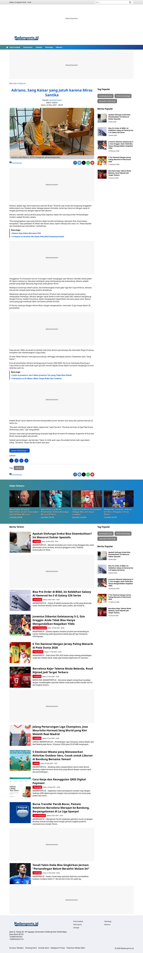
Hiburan (59, 47)
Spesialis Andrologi (107, 101)
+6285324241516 (16, 939)
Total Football (14, 47)
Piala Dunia (38, 652)
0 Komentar (17, 163)
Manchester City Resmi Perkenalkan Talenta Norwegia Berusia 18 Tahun (55, 512)
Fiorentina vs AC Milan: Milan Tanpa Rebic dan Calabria (37, 378)
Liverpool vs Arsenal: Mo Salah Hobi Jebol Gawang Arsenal (38, 236)
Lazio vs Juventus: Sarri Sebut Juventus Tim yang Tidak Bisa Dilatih (42, 375)
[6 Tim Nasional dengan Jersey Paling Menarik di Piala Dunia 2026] (102, 160)
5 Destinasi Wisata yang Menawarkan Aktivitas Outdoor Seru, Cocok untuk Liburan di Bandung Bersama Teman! (63, 755)
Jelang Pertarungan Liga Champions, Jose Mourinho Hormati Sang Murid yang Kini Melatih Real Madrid (60, 730)
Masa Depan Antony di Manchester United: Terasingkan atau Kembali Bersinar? (24, 512)
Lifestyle (39, 47)
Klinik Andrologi (123, 96)
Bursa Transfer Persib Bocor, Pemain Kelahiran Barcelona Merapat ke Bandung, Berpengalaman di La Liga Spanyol (61, 807)
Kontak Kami (43, 948)
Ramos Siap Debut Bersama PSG (26, 233)
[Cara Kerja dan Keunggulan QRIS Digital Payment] (20, 788)
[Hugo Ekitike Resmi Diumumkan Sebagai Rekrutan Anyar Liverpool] (87, 498)
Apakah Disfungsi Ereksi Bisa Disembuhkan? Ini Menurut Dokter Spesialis (119, 117)
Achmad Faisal (55, 100)
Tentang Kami (31, 948)
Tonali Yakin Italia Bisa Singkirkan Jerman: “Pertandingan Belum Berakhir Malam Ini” (61, 866)
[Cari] (130, 2)
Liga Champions (40, 628)
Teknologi (49, 47)
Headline (37, 676)
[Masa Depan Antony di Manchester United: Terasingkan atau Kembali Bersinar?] (24, 498)
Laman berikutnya (18, 450)
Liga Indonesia (39, 815)
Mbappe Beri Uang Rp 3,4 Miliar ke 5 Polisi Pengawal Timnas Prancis (118, 512)
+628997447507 (15, 936)
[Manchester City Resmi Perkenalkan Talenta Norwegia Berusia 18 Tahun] (56, 498)
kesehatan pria (105, 96)
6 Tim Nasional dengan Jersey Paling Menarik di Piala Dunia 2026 (119, 159)
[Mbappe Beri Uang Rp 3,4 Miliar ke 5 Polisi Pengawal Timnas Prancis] (119, 498)
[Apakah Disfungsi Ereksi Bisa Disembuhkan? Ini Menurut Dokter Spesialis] (102, 118)
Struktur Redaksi (16, 948)
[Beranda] (7, 47)
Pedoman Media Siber (75, 948)
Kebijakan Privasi (58, 948)
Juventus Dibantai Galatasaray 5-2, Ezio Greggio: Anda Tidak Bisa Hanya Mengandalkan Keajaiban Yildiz (120, 145)
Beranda (13, 83)
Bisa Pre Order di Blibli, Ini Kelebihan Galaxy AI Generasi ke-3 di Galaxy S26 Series (120, 130)
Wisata (36, 763)
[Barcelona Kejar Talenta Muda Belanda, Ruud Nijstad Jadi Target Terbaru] (102, 174)
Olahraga (37, 873)
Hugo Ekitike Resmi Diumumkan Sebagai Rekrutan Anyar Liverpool (86, 512)
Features (22, 83)
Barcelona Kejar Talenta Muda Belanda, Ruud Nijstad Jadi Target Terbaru (119, 173)
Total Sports (27, 47)
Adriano (19, 468)
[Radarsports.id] (26, 38)
